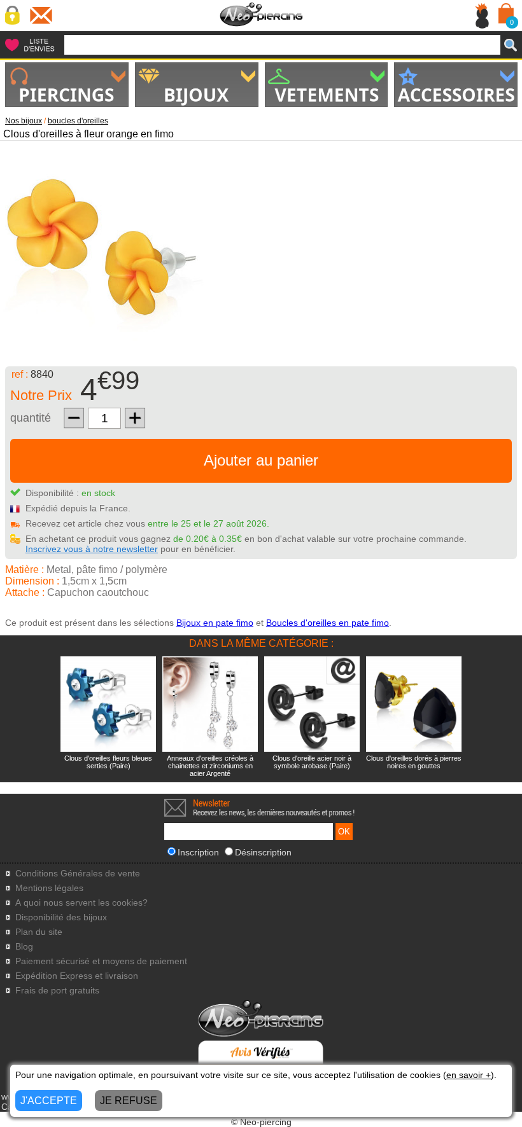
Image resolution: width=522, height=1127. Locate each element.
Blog (24, 946)
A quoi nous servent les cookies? (81, 903)
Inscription (198, 852)
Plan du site (38, 932)
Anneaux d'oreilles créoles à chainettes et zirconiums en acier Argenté (210, 765)
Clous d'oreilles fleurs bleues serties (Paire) (108, 762)
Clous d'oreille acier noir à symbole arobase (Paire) (311, 762)
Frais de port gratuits (57, 990)
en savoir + (468, 1075)
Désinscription (263, 852)
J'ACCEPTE (48, 1100)
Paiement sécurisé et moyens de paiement (101, 961)
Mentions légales (49, 888)
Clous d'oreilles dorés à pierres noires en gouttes (414, 762)
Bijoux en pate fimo (214, 623)
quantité (30, 417)
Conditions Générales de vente (77, 873)
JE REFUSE (128, 1100)
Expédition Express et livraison (76, 976)
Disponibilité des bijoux (61, 917)
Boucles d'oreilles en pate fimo (327, 623)
